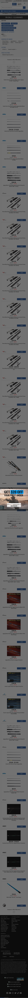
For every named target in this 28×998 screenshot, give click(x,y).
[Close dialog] (0, 489)
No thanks (14, 508)
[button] (14, 506)
